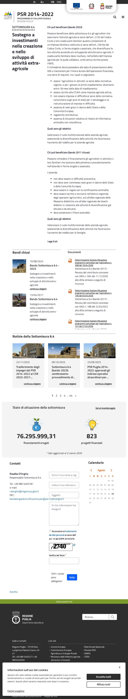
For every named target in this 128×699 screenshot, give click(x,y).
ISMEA (87, 653)
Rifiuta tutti (103, 684)
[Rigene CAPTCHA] (74, 545)
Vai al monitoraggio (105, 408)
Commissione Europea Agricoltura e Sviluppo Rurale (64, 651)
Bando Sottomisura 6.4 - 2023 (44, 267)
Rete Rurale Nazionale (94, 646)
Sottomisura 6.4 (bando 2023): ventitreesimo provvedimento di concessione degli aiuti (62, 375)
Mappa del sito (50, 696)
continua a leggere (38, 288)
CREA (86, 656)
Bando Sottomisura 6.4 (43, 299)
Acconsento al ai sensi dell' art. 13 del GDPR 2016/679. (62, 535)
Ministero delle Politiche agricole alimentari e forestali (65, 658)
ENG (59, 2)
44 (70, 395)
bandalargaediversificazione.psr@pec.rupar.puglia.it (37, 499)
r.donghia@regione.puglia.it (24, 491)
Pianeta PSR (90, 650)
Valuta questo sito (64, 601)
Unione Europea (58, 646)
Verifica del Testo (57, 555)
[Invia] (112, 617)
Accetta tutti (103, 676)
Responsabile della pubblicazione (27, 696)
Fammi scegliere (15, 691)
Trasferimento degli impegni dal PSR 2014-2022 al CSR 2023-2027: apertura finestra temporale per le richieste (27, 377)
